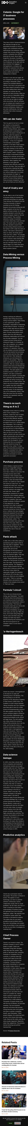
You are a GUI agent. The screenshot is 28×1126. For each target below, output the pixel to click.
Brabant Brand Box (14, 1030)
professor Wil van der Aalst (11, 137)
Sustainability (15, 23)
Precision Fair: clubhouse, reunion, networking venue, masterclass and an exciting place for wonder (13, 1063)
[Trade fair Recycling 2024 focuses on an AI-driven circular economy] (14, 1100)
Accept (10, 1123)
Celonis (17, 64)
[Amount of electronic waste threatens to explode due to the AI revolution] (14, 1077)
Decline (17, 1123)
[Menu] (25, 2)
